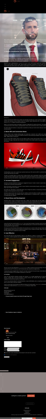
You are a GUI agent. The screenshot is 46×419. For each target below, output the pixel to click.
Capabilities (4, 375)
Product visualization (8, 53)
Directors (3, 389)
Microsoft (21, 223)
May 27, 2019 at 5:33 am (10, 333)
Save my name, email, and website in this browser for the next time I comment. (20, 352)
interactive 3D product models (24, 63)
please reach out (38, 284)
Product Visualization (8, 383)
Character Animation (8, 380)
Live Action (6, 379)
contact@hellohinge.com (27, 413)
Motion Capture (7, 385)
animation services (21, 285)
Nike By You (10, 122)
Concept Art (6, 384)
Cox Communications (23, 267)
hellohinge (20, 73)
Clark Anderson (6, 390)
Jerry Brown (6, 391)
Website (5, 350)
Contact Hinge (31, 395)
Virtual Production (7, 376)
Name (5, 348)
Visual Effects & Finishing (8, 377)
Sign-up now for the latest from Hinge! (16, 418)
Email (5, 349)
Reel (2, 372)
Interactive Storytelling (8, 386)
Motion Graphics (7, 381)
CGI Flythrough (11, 332)
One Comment (35, 73)
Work (3, 374)
